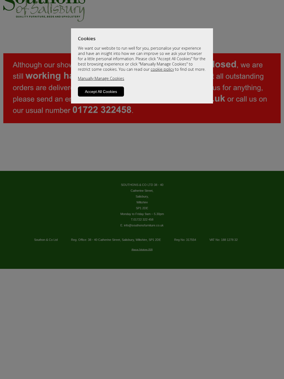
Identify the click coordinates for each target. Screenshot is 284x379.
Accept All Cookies (101, 91)
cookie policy (162, 69)
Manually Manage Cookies (101, 78)
